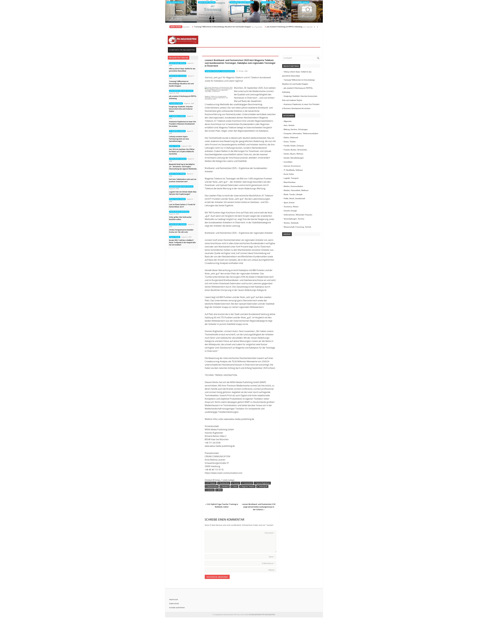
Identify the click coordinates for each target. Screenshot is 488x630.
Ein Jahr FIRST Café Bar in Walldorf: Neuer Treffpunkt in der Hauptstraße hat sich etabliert (182, 242)
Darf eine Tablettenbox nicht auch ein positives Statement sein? (182, 180)
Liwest (235, 486)
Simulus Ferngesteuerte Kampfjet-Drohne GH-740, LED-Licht (181, 231)
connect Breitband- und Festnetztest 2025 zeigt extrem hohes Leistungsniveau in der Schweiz (258, 507)
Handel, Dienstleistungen (294, 158)
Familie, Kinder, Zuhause (207, 2)
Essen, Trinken (174, 146)
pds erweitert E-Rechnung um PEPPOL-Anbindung (242, 18)
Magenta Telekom (248, 486)
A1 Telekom (211, 483)
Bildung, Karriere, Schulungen (296, 129)
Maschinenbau (289, 182)
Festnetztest (247, 483)
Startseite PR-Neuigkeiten (182, 50)
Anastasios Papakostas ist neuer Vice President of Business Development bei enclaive (303, 15)
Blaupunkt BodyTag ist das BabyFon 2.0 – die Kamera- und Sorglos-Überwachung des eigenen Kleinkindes (183, 166)
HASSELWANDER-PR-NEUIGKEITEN (262, 615)
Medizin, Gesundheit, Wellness (296, 190)
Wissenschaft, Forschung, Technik (297, 227)
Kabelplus (225, 486)
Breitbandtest (224, 483)
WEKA (220, 490)
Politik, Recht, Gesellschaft (294, 198)
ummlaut (210, 490)
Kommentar (269, 533)
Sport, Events (289, 203)
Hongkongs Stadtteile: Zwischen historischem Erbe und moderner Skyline (272, 17)
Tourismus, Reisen (268, 2)
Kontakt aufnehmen (177, 607)
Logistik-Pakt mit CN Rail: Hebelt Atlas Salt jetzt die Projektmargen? (182, 193)
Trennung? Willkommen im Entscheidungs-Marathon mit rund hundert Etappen (210, 17)
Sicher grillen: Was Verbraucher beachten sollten (180, 218)
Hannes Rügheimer (263, 483)
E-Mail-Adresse (268, 563)
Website (271, 570)
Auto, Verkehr (289, 125)
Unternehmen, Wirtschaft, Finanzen (241, 2)
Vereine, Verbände (291, 223)
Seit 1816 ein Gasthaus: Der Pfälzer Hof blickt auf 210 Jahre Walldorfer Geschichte (182, 151)
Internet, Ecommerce (292, 166)
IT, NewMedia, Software (300, 2)
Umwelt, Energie (290, 211)
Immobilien (288, 162)
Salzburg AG (263, 486)
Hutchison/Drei (212, 486)
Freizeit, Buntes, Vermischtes (179, 212)
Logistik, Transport (291, 178)
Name (271, 557)
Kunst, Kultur (289, 174)
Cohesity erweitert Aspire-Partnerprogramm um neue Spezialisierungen (179, 138)
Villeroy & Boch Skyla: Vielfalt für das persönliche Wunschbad (178, 17)
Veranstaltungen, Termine (294, 219)
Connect (236, 483)
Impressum (173, 599)
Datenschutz (174, 603)
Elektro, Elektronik (291, 138)
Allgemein (288, 121)
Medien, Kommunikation (293, 186)
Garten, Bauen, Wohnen (175, 2)
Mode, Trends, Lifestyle (177, 174)
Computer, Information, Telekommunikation (219, 71)
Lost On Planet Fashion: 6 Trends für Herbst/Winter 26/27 (182, 205)
